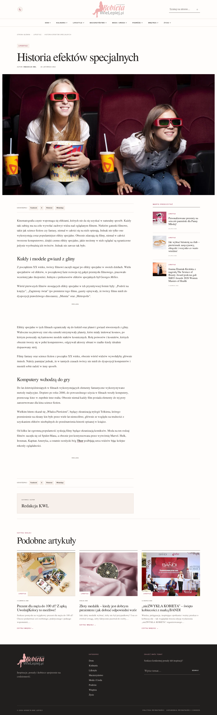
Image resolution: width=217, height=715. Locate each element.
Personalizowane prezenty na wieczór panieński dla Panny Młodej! (183, 221)
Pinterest (49, 208)
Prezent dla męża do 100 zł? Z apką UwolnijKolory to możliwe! (42, 607)
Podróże (136, 23)
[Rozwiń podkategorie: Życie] (170, 22)
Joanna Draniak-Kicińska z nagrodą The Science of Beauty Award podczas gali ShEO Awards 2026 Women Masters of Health (183, 275)
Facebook (33, 208)
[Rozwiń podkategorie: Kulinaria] (66, 22)
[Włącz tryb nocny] (20, 9)
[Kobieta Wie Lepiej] (108, 9)
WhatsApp (60, 208)
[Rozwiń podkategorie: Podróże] (142, 22)
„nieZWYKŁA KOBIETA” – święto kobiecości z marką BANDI (167, 607)
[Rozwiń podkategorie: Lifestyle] (83, 22)
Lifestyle (77, 23)
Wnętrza (152, 23)
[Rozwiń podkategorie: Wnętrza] (157, 22)
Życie (166, 23)
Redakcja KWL (30, 67)
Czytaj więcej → (25, 628)
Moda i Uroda (118, 23)
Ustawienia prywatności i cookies (183, 710)
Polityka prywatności (153, 710)
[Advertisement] (75, 312)
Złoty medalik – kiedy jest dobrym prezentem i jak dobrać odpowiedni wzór (108, 607)
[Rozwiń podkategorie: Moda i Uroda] (126, 22)
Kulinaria (61, 23)
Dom (47, 23)
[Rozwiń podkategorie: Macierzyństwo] (106, 22)
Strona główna (23, 34)
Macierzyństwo (97, 23)
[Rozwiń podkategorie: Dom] (50, 22)
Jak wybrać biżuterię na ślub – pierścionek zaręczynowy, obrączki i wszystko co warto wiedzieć (183, 246)
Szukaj (195, 670)
